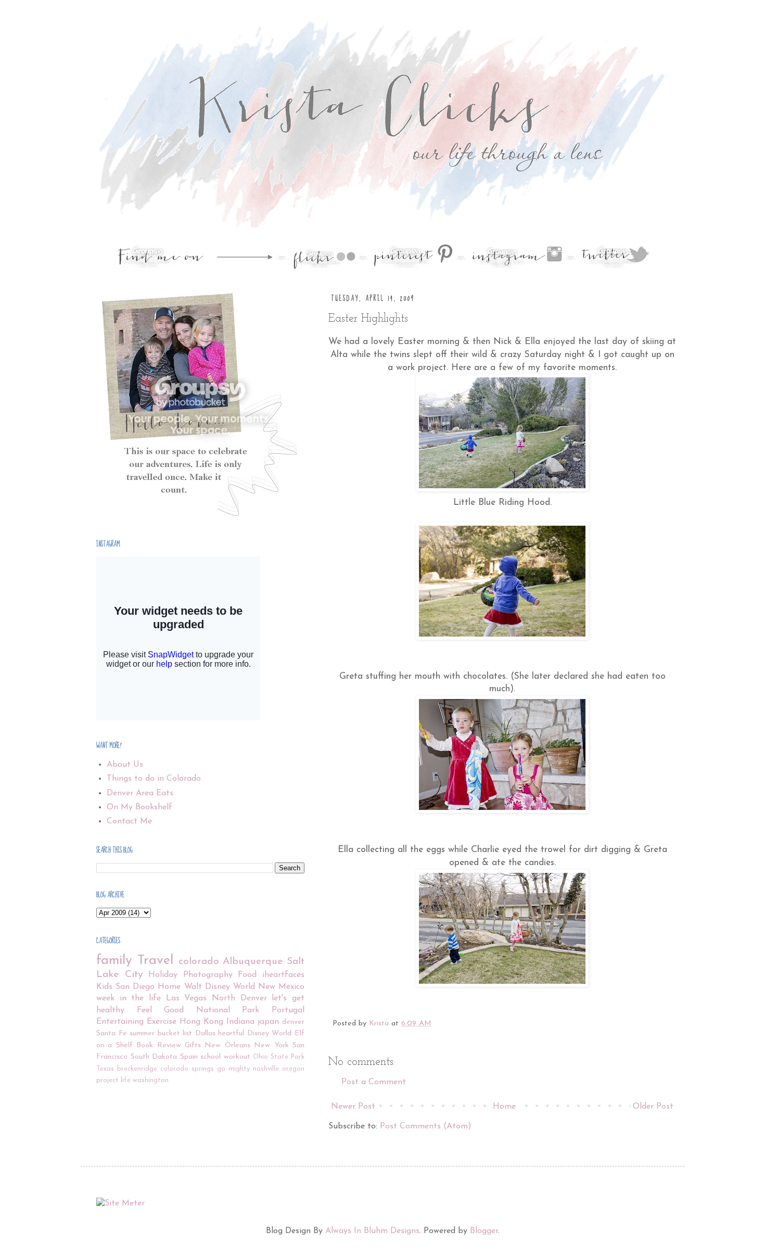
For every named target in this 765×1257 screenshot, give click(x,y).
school (210, 1057)
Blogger (484, 1231)
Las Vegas (186, 998)
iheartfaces (283, 975)
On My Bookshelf (139, 807)
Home (504, 1106)
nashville (266, 1068)
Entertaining (120, 1022)
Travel (155, 960)
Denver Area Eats (140, 793)
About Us (125, 764)
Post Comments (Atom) (425, 1126)
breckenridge (137, 1068)
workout (237, 1057)
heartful (231, 1033)
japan (268, 1022)
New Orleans (227, 1045)
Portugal (288, 1010)
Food (247, 975)
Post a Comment (373, 1082)
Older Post (653, 1106)
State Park (288, 1056)
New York (271, 1045)
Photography (208, 975)
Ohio (260, 1056)
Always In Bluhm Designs (372, 1231)
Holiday (162, 975)
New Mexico (281, 987)
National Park (228, 1010)
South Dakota (154, 1057)
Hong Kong (201, 1022)
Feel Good (160, 1010)
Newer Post (353, 1106)
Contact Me (129, 821)
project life (113, 1080)
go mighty (233, 1068)
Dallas (205, 1033)
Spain (189, 1057)
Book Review (158, 1045)
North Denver (239, 998)
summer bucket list (161, 1033)
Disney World (269, 1033)
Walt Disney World (219, 987)
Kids (104, 987)
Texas (105, 1068)
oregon (293, 1068)
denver (293, 1022)
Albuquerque (253, 962)
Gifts (193, 1045)
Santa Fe (111, 1033)
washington (151, 1080)
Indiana (240, 1022)
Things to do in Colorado (154, 778)
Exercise (161, 1022)
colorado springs (187, 1068)
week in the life (128, 998)
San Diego (135, 987)
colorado (198, 962)
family (114, 960)
